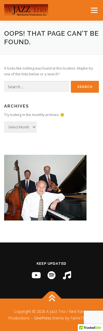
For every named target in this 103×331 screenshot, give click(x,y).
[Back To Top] (51, 298)
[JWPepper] (67, 275)
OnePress (42, 318)
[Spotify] (52, 275)
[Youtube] (36, 275)
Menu (93, 10)
